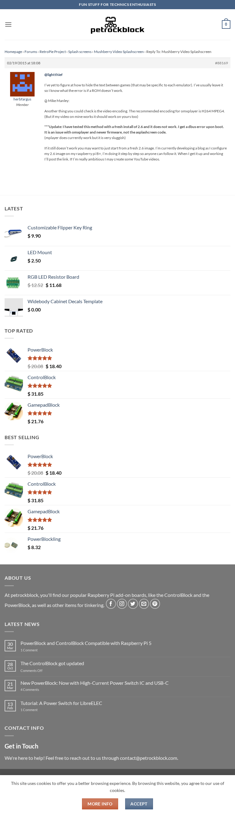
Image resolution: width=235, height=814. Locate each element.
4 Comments (39, 690)
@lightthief (53, 74)
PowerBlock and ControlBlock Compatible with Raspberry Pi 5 (86, 643)
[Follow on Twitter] (133, 604)
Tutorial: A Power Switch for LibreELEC (61, 703)
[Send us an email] (144, 604)
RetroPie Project (52, 51)
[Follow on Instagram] (122, 604)
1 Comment (39, 650)
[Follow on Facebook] (111, 604)
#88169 (221, 63)
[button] (8, 24)
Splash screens (79, 51)
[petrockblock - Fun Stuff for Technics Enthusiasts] (117, 24)
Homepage (13, 51)
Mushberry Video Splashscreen (119, 51)
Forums (30, 51)
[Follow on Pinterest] (155, 604)
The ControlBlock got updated (52, 663)
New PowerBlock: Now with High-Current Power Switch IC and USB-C (95, 683)
